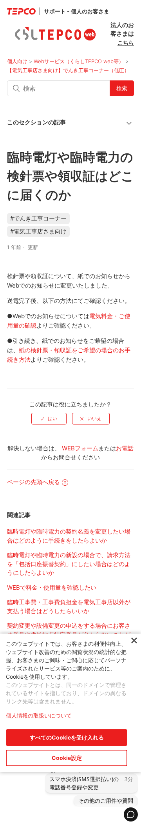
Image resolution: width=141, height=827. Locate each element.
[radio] (49, 418)
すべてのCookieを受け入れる (67, 737)
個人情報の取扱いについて (39, 715)
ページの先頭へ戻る (33, 482)
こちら (126, 42)
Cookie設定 (67, 757)
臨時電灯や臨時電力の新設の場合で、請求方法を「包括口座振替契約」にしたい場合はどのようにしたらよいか (68, 563)
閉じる (134, 640)
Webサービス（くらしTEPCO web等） (79, 61)
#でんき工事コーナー (38, 218)
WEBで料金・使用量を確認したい (51, 587)
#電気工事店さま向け (38, 231)
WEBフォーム (80, 448)
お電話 (125, 448)
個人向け (17, 61)
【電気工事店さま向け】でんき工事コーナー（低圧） (68, 70)
